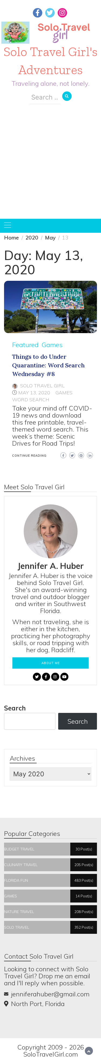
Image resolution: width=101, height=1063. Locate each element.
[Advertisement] (50, 165)
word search (30, 400)
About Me (50, 663)
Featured (25, 345)
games (63, 392)
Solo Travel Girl (42, 385)
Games (51, 345)
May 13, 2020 (34, 392)
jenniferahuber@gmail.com (50, 994)
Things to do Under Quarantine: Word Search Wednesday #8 (48, 365)
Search (15, 708)
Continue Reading (29, 455)
